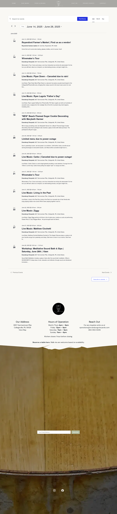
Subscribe (75, 432)
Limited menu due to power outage (39, 138)
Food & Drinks (40, 3)
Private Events (88, 3)
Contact (103, 3)
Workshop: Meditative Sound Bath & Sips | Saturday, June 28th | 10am (43, 250)
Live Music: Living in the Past (36, 192)
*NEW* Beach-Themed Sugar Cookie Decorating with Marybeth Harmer (45, 117)
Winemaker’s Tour (30, 58)
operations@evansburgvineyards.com (94, 327)
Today (22, 26)
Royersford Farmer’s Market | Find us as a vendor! (46, 42)
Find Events (82, 19)
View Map (22, 330)
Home (14, 3)
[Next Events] (15, 26)
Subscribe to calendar (99, 279)
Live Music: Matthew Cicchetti (36, 228)
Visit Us (74, 3)
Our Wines (25, 3)
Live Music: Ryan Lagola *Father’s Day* (41, 96)
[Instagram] (54, 490)
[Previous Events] (12, 26)
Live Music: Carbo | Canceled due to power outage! (47, 156)
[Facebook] (62, 490)
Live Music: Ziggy (30, 210)
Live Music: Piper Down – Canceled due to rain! (45, 76)
